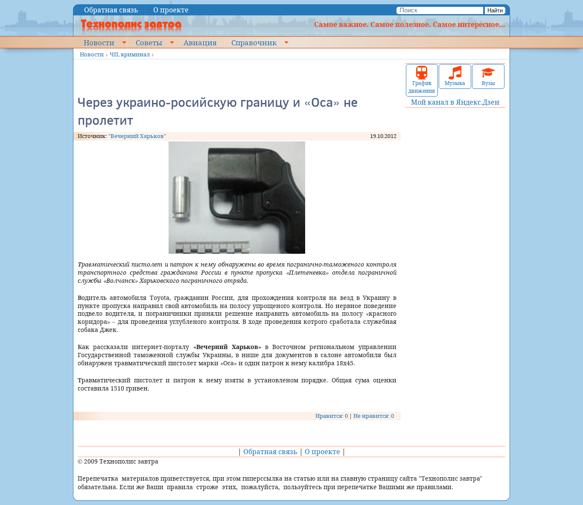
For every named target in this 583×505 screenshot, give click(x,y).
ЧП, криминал (130, 54)
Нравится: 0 (331, 416)
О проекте (171, 10)
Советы (149, 42)
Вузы (488, 83)
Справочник (254, 42)
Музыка (455, 83)
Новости (99, 42)
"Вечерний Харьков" (137, 136)
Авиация (200, 42)
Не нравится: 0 (373, 416)
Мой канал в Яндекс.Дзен (455, 102)
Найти (495, 10)
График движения (421, 86)
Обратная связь (111, 10)
